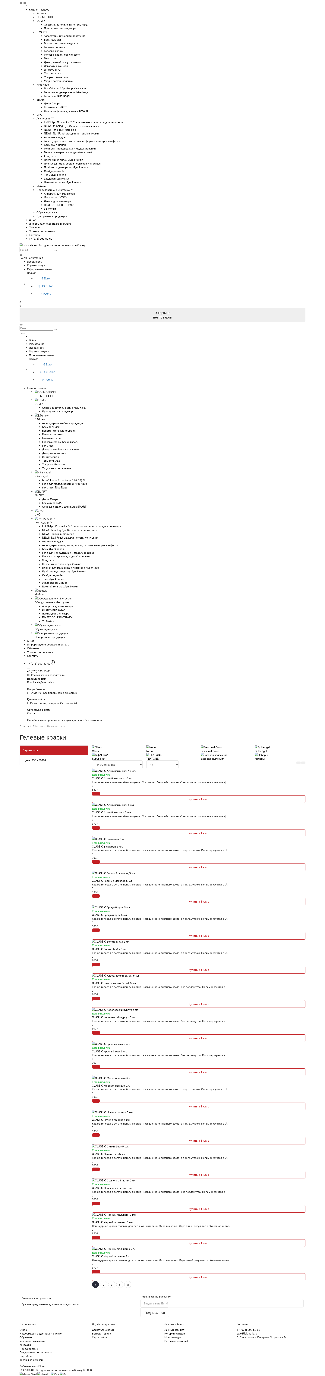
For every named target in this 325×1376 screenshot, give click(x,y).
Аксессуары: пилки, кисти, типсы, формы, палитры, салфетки (82, 141)
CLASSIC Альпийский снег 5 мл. (111, 812)
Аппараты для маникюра (59, 193)
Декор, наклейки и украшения (62, 62)
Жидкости (50, 156)
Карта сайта (99, 1337)
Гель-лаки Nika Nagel (57, 96)
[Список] (298, 763)
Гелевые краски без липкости (62, 54)
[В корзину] (96, 793)
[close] (21, 3)
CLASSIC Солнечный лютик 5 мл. (112, 1188)
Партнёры (26, 1356)
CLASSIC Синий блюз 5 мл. (109, 1154)
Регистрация (35, 258)
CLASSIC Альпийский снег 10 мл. (112, 778)
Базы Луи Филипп (55, 144)
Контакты (34, 235)
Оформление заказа (39, 269)
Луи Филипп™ (45, 118)
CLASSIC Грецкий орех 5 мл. (110, 915)
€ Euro (46, 278)
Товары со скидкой (31, 1360)
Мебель (41, 186)
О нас (32, 220)
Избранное (34, 261)
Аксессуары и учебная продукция (64, 36)
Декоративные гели (56, 66)
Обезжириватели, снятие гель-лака (65, 24)
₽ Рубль (45, 293)
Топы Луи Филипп (55, 175)
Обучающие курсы (47, 212)
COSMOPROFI (45, 17)
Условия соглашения (42, 231)
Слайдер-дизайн (54, 171)
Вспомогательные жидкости (61, 43)
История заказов (174, 1333)
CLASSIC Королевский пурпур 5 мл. (114, 1017)
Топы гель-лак (53, 73)
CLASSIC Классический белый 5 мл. (114, 983)
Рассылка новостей (176, 1341)
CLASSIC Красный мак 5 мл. (109, 1051)
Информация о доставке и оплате (50, 223)
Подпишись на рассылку (155, 1296)
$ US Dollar (46, 286)
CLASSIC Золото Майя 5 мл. (109, 949)
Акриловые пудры (55, 137)
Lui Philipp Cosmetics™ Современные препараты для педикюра (83, 122)
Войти (32, 340)
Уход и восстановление (58, 81)
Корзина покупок (37, 265)
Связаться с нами (103, 1329)
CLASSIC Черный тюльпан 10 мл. (112, 1222)
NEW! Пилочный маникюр (60, 129)
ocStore (40, 1366)
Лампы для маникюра (57, 201)
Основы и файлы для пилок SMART (66, 111)
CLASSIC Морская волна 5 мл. (111, 1085)
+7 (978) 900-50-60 (38, 671)
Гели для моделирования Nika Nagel (66, 92)
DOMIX (40, 21)
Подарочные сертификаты (36, 1352)
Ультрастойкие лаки (56, 77)
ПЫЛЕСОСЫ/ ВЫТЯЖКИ (59, 205)
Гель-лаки (50, 58)
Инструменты (52, 69)
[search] (55, 250)
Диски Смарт (52, 103)
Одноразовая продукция (51, 216)
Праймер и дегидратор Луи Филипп (66, 167)
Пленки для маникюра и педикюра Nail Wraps (72, 163)
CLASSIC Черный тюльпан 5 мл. (112, 1256)
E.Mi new (41, 32)
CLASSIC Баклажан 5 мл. (107, 846)
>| (128, 1284)
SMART (41, 99)
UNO (39, 114)
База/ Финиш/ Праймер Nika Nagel (65, 88)
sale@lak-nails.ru (45, 682)
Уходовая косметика (56, 178)
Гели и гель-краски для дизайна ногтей (68, 152)
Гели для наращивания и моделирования (70, 148)
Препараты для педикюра (60, 28)
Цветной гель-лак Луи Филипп (62, 182)
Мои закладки (172, 1337)
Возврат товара (101, 1333)
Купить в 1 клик (199, 799)
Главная (24, 726)
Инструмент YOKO (55, 197)
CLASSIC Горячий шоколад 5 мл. (112, 880)
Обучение (35, 227)
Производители (29, 1348)
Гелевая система (54, 47)
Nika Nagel (42, 84)
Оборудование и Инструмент (54, 190)
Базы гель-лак (52, 39)
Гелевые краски (53, 51)
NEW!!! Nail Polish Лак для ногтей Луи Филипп (72, 133)
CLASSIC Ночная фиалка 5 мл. (111, 1120)
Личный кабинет (174, 1329)
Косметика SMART (55, 107)
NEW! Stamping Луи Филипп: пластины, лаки (71, 126)
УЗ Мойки (50, 208)
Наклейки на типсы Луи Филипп (63, 160)
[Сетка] (303, 763)
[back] (24, 3)
